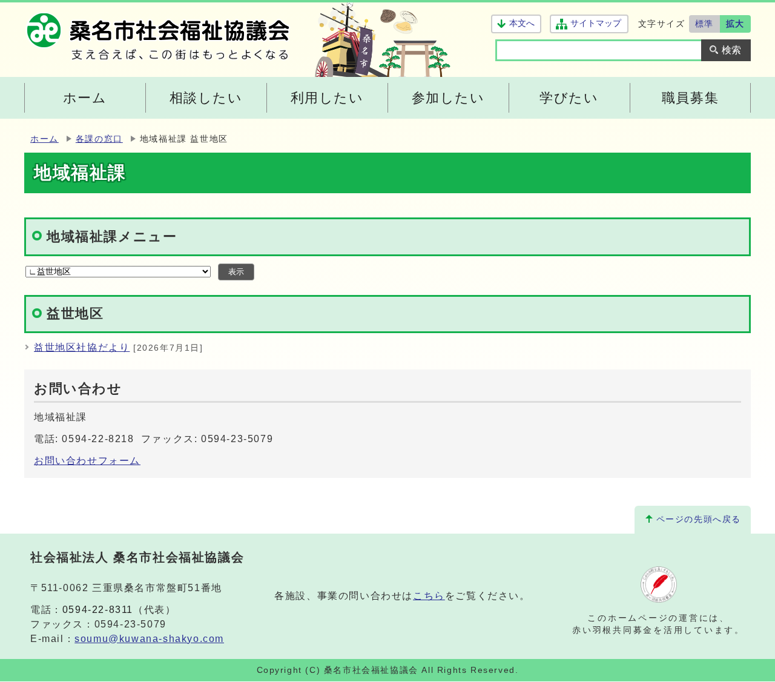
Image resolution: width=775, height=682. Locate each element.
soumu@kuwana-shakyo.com (149, 639)
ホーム (44, 139)
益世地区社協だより (82, 347)
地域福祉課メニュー (112, 236)
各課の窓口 (99, 139)
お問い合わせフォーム (87, 460)
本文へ (522, 23)
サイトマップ (595, 23)
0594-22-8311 (97, 609)
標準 (704, 23)
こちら (429, 596)
